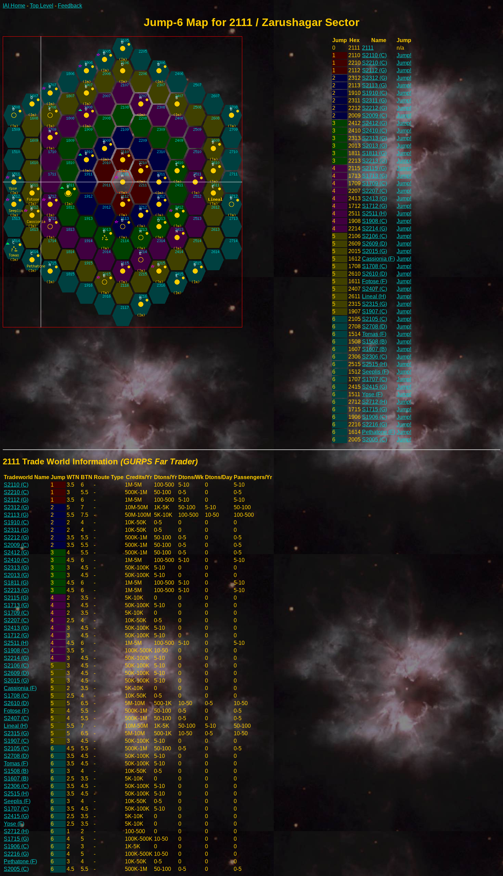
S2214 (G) (374, 228)
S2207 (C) (374, 191)
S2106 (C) (374, 236)
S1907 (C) (374, 311)
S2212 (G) (374, 108)
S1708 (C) (374, 266)
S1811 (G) (374, 153)
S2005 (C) (374, 439)
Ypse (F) (372, 394)
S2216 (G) (374, 424)
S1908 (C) (374, 221)
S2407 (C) (374, 289)
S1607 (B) (374, 349)
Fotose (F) (374, 281)
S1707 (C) (374, 379)
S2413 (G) (374, 198)
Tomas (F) (374, 334)
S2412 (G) (374, 123)
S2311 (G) (374, 100)
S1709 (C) (374, 183)
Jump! (404, 55)
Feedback (70, 6)
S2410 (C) (374, 131)
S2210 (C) (374, 63)
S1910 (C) (374, 93)
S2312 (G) (374, 78)
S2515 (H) (374, 364)
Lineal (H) (374, 296)
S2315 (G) (374, 304)
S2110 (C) (374, 55)
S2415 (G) (374, 387)
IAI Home (14, 6)
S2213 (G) (374, 161)
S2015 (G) (374, 251)
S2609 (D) (374, 244)
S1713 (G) (374, 176)
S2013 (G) (374, 146)
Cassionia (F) (378, 259)
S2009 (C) (374, 115)
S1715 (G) (374, 409)
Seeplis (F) (375, 372)
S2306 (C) (374, 357)
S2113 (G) (374, 85)
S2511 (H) (374, 213)
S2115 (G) (374, 168)
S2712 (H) (374, 402)
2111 (368, 48)
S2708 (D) (374, 326)
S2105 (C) (374, 319)
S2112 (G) (374, 70)
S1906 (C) (374, 417)
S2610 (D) (374, 274)
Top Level (41, 6)
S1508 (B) (374, 342)
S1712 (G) (374, 206)
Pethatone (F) (378, 432)
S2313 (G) (374, 138)
